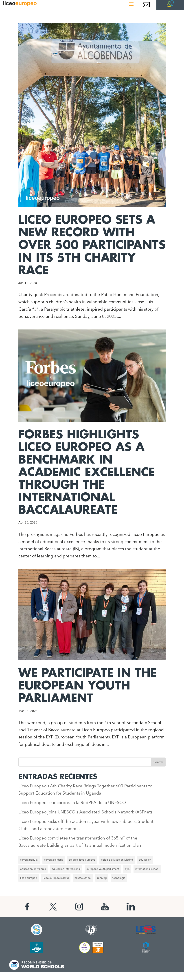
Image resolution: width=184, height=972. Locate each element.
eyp (127, 868)
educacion (145, 859)
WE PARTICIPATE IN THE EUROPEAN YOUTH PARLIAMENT (87, 685)
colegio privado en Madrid (117, 859)
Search (158, 762)
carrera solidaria (53, 859)
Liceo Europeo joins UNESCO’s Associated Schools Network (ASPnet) (85, 812)
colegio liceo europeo (82, 859)
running (102, 877)
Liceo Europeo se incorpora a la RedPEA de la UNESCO (72, 802)
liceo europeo (28, 877)
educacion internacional (66, 868)
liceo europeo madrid (56, 877)
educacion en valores (33, 868)
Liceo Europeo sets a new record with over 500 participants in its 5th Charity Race (92, 245)
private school (82, 877)
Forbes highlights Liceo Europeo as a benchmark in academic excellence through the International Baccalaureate (86, 472)
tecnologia (118, 877)
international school (147, 868)
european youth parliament (102, 868)
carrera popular (29, 859)
